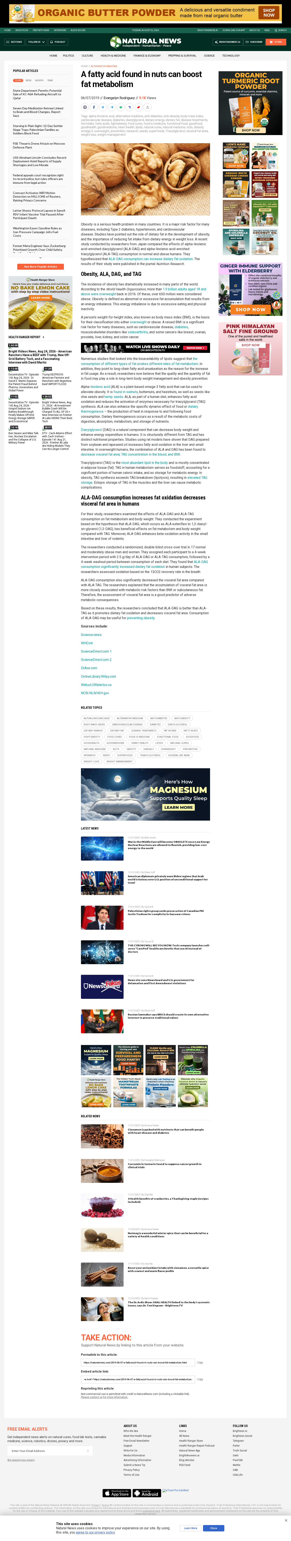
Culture (87, 55)
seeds (144, 131)
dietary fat (173, 120)
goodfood (195, 123)
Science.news (91, 635)
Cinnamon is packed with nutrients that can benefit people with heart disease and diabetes (166, 1131)
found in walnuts (126, 392)
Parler (236, 1445)
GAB (235, 1469)
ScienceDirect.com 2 (96, 660)
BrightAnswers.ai (207, 30)
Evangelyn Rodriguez (119, 98)
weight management (111, 134)
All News (184, 1435)
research (132, 131)
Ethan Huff (149, 872)
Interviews (60, 30)
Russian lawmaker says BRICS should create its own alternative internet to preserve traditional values (168, 1016)
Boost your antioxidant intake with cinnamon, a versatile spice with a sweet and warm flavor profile (168, 1269)
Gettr (236, 1455)
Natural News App (189, 1450)
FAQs (266, 30)
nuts (190, 127)
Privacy (96, 1505)
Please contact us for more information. (104, 1397)
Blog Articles (186, 1460)
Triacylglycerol (175, 131)
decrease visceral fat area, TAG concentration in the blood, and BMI (130, 454)
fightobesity (119, 123)
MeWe (236, 1465)
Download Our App (234, 30)
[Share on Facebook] (94, 107)
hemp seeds (113, 397)
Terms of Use (131, 1474)
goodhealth (88, 127)
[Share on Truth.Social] (130, 107)
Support (128, 1445)
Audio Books (78, 30)
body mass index (192, 116)
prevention (118, 131)
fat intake (87, 123)
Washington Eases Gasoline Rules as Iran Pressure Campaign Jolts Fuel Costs (37, 231)
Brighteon (22, 30)
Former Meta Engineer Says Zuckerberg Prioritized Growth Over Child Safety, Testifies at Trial (39, 249)
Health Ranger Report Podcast (197, 1445)
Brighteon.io (240, 1431)
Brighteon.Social (242, 1435)
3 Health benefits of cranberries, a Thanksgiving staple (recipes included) (168, 1200)
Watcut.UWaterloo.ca (96, 685)
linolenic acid (100, 387)
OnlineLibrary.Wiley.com (98, 676)
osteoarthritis (138, 332)
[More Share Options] (148, 107)
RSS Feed (184, 1465)
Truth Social (240, 1450)
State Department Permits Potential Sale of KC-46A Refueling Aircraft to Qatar (37, 94)
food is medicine (155, 123)
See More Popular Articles (40, 266)
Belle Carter (150, 838)
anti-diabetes (153, 116)
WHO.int (87, 643)
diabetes (119, 120)
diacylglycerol (135, 120)
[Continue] (88, 1450)
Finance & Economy (147, 55)
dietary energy (154, 120)
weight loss (88, 134)
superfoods (156, 131)
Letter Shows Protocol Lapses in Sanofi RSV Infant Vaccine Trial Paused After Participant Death (39, 214)
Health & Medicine (113, 55)
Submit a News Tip (134, 1465)
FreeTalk (238, 1460)
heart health (126, 127)
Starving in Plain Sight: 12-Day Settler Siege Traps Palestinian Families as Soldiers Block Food (38, 129)
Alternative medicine (104, 66)
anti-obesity (171, 116)
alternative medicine (129, 116)
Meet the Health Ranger (137, 1435)
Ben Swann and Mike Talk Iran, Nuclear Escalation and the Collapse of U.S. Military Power (23, 438)
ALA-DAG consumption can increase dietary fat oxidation (151, 259)
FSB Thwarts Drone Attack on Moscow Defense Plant (39, 145)
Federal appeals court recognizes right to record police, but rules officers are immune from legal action (38, 178)
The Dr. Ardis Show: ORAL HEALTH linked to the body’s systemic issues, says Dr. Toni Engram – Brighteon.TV (169, 1304)
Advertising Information (137, 1460)
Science (209, 55)
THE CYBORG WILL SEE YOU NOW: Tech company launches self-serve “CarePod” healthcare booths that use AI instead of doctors (169, 948)
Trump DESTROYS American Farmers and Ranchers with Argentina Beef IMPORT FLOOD (56, 379)
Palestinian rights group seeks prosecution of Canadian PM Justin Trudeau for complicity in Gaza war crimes (166, 912)
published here (151, 1511)
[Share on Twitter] (103, 107)
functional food (177, 123)
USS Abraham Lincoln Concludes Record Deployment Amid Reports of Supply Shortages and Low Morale (39, 161)
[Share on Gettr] (139, 107)
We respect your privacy (21, 1460)
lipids (139, 127)
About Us (254, 30)
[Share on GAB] (121, 107)
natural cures (152, 127)
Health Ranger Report (24, 337)
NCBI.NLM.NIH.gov (95, 693)
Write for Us (130, 1450)
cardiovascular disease (96, 120)
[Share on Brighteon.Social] (85, 107)
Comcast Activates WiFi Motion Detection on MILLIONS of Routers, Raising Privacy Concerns (37, 196)
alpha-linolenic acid (101, 116)
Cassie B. (149, 907)
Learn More (190, 1528)
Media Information (134, 1455)
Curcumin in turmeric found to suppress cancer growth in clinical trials (165, 1165)
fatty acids (102, 123)
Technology (231, 55)
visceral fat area (197, 131)
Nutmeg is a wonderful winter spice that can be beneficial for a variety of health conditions (168, 1235)
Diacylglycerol (91, 430)
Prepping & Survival (182, 55)
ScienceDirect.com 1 (96, 651)
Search (282, 30)
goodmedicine (107, 127)
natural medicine (174, 127)
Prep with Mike (41, 30)
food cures (135, 123)
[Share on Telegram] (112, 107)
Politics (68, 55)
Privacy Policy (132, 1469)
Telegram (238, 1440)
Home (7, 30)
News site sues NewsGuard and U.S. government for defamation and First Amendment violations (161, 981)
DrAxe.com (89, 668)
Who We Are (131, 1431)
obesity (198, 127)
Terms (105, 1505)
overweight (101, 131)
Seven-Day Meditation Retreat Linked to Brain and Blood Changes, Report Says (38, 111)
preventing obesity (141, 618)
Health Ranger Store (191, 1440)
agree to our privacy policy (95, 1532)
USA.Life (238, 1474)
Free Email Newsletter (136, 1440)
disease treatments (194, 120)
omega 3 (87, 131)
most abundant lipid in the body (144, 463)
